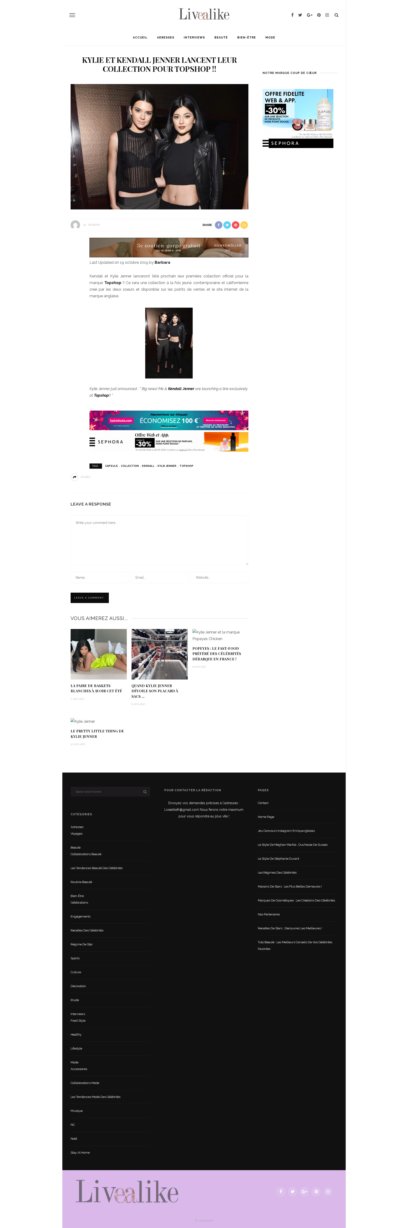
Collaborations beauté (86, 854)
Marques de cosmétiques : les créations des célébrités (296, 900)
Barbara (94, 224)
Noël (74, 1138)
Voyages (76, 833)
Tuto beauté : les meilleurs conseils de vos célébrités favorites (295, 945)
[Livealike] (127, 1191)
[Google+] (310, 15)
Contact (263, 803)
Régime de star (82, 944)
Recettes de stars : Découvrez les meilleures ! (290, 928)
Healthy (76, 1034)
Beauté (221, 37)
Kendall (148, 465)
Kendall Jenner (181, 389)
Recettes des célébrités (87, 930)
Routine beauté (81, 882)
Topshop (113, 282)
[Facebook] (292, 15)
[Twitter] (300, 15)
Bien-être (246, 37)
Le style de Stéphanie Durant (278, 858)
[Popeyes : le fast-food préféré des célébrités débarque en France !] (220, 635)
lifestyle (76, 1048)
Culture (76, 972)
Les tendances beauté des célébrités (97, 868)
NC (73, 1124)
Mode (270, 37)
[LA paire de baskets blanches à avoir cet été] (99, 654)
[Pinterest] (319, 15)
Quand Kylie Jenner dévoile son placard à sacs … (155, 691)
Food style (78, 1020)
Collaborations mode (85, 1083)
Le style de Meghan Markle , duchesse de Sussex (293, 844)
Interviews (194, 37)
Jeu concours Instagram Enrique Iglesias (286, 831)
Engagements (80, 916)
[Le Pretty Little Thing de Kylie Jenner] (83, 721)
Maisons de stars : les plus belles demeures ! (290, 886)
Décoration (78, 986)
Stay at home (80, 1152)
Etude (75, 1000)
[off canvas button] (72, 15)
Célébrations (79, 902)
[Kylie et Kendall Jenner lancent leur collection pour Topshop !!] (159, 146)
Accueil (140, 37)
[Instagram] (327, 15)
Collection (130, 465)
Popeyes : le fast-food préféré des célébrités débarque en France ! (216, 653)
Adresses (165, 37)
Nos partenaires (269, 914)
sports (75, 958)
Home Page (266, 817)
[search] (336, 15)
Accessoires (79, 1069)
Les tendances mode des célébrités (95, 1097)
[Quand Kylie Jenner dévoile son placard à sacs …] (160, 654)
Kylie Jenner (166, 465)
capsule (111, 465)
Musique (77, 1111)
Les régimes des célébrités (277, 872)
